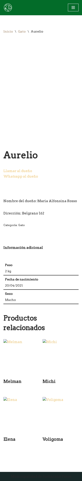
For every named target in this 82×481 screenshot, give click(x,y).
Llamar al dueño (17, 171)
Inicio (8, 31)
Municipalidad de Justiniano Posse (41, 476)
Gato (22, 31)
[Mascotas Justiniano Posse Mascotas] (7, 7)
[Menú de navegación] (73, 7)
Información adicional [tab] (23, 248)
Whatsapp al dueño (20, 176)
